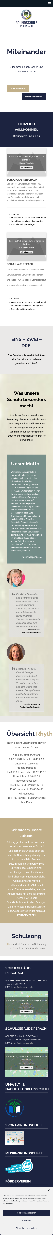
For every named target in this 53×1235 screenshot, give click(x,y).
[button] (48, 1190)
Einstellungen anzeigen (26, 1228)
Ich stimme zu (26, 168)
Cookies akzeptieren (26, 1213)
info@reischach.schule (23, 987)
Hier (9, 944)
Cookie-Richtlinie (26, 163)
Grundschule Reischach (26, 18)
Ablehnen (26, 1220)
